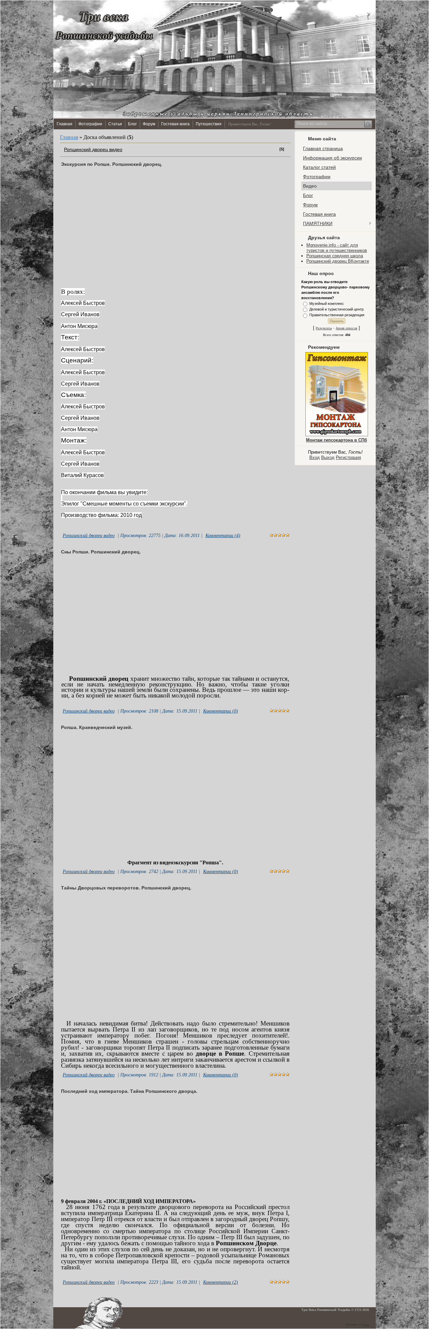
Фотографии (90, 124)
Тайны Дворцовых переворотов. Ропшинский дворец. (126, 887)
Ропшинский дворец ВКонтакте (337, 261)
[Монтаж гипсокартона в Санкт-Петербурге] (336, 434)
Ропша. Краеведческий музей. (96, 727)
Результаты (324, 328)
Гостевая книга (175, 124)
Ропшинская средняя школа (334, 255)
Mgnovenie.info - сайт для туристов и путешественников (336, 248)
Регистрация (348, 457)
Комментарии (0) (220, 711)
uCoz (365, 1324)
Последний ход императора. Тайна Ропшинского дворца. (129, 1091)
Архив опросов (346, 328)
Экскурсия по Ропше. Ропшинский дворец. (111, 164)
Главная (64, 124)
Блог (132, 124)
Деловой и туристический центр (336, 309)
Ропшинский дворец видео (93, 149)
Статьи (115, 124)
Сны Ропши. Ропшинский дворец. (101, 551)
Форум (149, 124)
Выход (327, 457)
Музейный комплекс (326, 304)
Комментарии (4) (222, 535)
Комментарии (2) (220, 1282)
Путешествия (209, 124)
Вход (314, 457)
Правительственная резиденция (336, 315)
